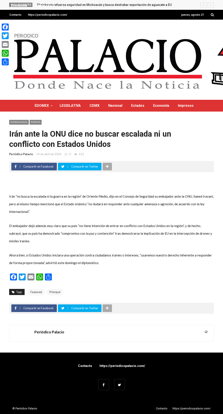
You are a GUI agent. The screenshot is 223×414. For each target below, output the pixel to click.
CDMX (95, 106)
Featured (36, 292)
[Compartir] (5, 62)
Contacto (15, 14)
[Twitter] (5, 35)
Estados (137, 106)
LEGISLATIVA (70, 106)
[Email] (5, 44)
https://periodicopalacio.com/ (47, 14)
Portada (36, 122)
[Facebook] (5, 27)
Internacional (19, 122)
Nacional (115, 106)
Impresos (186, 106)
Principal (54, 292)
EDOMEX (42, 106)
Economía (161, 106)
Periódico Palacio (21, 154)
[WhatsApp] (5, 53)
